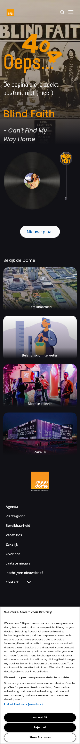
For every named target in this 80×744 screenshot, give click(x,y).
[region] (40, 675)
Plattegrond (15, 516)
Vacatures (14, 535)
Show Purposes (40, 737)
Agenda (12, 506)
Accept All (40, 717)
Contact (15, 596)
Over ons (13, 554)
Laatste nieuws (18, 563)
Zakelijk (12, 544)
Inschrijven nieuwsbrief (24, 572)
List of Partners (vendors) (23, 704)
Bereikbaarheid (18, 525)
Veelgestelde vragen (23, 590)
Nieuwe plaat (40, 231)
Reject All (40, 727)
